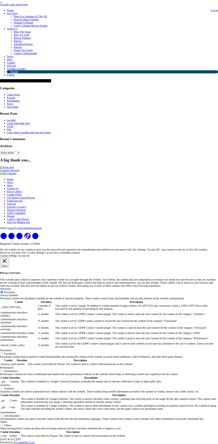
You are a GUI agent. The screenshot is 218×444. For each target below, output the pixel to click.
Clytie (10, 126)
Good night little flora (18, 123)
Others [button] (3, 421)
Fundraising (13, 100)
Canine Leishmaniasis (25, 53)
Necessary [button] (5, 288)
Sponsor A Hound (23, 22)
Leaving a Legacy (16, 68)
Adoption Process (23, 44)
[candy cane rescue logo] (14, 4)
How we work (21, 34)
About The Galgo (23, 50)
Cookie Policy (14, 194)
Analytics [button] (5, 385)
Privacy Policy (14, 191)
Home (10, 10)
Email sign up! (14, 200)
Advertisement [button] (8, 412)
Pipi (9, 129)
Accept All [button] (23, 255)
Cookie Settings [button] (8, 255)
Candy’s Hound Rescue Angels (30, 25)
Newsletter (12, 106)
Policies (18, 47)
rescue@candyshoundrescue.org (24, 228)
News (10, 56)
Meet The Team (22, 31)
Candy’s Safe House (18, 219)
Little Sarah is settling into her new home (29, 132)
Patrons (18, 41)
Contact (11, 62)
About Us (12, 28)
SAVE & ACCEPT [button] (10, 439)
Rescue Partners (22, 38)
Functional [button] (5, 350)
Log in (214, 10)
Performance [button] (7, 367)
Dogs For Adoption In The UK (30, 16)
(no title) (11, 120)
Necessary (9, 292)
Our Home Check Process (21, 197)
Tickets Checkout (16, 210)
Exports (11, 97)
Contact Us (13, 188)
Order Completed (16, 213)
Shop (9, 59)
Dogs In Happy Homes (26, 19)
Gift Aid (11, 65)
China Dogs (13, 94)
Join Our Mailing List (18, 222)
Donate (14, 71)
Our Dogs (12, 13)
